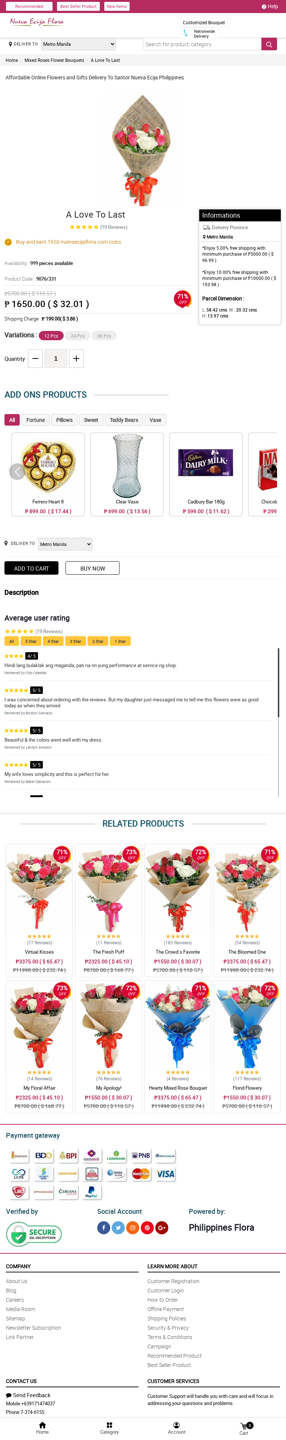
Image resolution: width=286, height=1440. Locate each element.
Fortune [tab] (35, 419)
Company (18, 1266)
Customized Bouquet (204, 22)
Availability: (38, 263)
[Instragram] (132, 1227)
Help (273, 6)
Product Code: (30, 278)
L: (214, 310)
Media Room (20, 1309)
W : (243, 310)
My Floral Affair (39, 1087)
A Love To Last (105, 60)
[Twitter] (118, 1227)
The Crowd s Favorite (178, 951)
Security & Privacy (168, 1327)
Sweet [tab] (91, 419)
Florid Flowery (247, 1087)
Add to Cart (31, 568)
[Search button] (269, 44)
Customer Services (173, 1380)
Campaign (159, 1346)
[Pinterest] (147, 1227)
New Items (117, 6)
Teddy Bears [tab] (124, 419)
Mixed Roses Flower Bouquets (54, 60)
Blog (11, 1290)
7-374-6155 (32, 1412)
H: (215, 316)
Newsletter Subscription (33, 1327)
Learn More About (172, 1266)
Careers (15, 1299)
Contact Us (21, 1380)
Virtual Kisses (39, 951)
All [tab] (12, 419)
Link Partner (20, 1336)
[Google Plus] (161, 1227)
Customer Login (165, 1290)
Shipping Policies (166, 1318)
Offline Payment (165, 1309)
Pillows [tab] (64, 419)
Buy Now (92, 568)
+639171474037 (38, 1403)
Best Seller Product (78, 6)
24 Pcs (78, 336)
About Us (16, 1281)
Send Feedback (32, 1395)
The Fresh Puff (108, 951)
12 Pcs (51, 336)
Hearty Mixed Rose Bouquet (178, 1087)
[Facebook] (103, 1227)
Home (12, 60)
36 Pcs (104, 336)
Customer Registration (173, 1281)
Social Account (119, 1211)
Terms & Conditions (169, 1336)
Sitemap (15, 1318)
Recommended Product (174, 1355)
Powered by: (207, 1211)
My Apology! (108, 1087)
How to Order (162, 1299)
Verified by (22, 1211)
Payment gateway (33, 1135)
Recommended (29, 6)
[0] (243, 1426)
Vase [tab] (155, 419)
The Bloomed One (247, 951)
